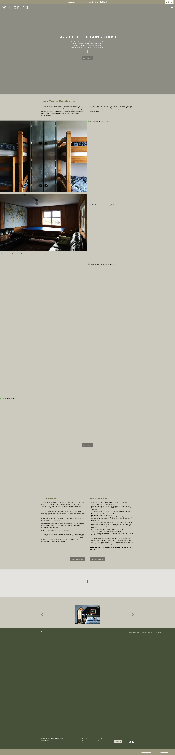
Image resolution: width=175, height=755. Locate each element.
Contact (100, 738)
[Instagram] (133, 742)
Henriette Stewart (164, 752)
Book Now (169, 2)
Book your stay (87, 58)
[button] (87, 581)
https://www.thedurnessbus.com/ (57, 541)
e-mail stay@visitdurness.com (51, 527)
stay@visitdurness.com (46, 740)
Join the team (84, 740)
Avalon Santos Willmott (146, 752)
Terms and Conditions (98, 559)
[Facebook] (130, 742)
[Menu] (172, 7)
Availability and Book (77, 559)
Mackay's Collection (86, 738)
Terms (99, 742)
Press (82, 742)
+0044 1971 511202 (45, 742)
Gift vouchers (101, 740)
